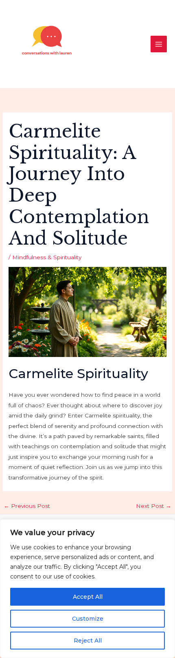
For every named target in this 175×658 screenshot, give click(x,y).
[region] (87, 588)
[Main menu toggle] (159, 44)
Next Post (153, 506)
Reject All (88, 640)
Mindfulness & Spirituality (46, 257)
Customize (87, 618)
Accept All (88, 596)
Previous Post (27, 506)
